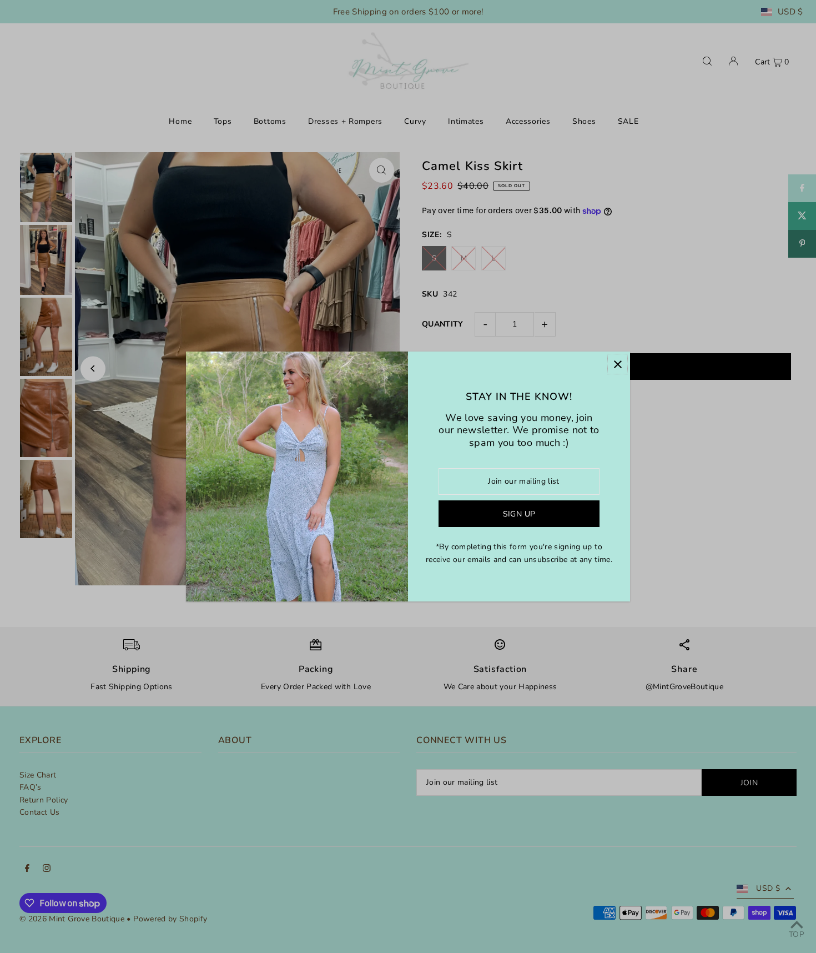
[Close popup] (617, 364)
